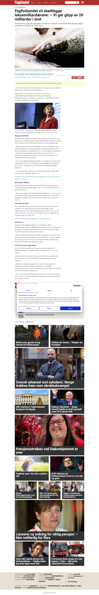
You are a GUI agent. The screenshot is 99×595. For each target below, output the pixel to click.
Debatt (39, 2)
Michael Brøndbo (29, 576)
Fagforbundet (47, 574)
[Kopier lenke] (82, 77)
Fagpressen (33, 586)
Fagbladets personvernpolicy (36, 587)
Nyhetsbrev (53, 2)
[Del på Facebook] (73, 77)
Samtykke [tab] (27, 290)
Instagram (41, 581)
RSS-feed (74, 581)
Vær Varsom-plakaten (68, 586)
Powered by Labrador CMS (49, 592)
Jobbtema (46, 2)
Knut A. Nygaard (28, 577)
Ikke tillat (28, 308)
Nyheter (33, 2)
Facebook (51, 579)
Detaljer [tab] (50, 290)
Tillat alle (70, 308)
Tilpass (49, 308)
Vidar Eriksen (30, 579)
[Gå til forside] (22, 2)
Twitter (57, 579)
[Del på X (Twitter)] (76, 77)
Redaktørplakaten (54, 586)
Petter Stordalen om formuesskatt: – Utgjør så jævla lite (33, 218)
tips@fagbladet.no (57, 576)
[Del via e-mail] (79, 77)
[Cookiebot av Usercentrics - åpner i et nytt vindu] (74, 286)
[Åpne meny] (82, 2)
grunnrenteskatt (40, 98)
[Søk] (76, 2)
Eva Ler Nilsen (30, 574)
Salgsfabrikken (50, 577)
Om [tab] (71, 290)
